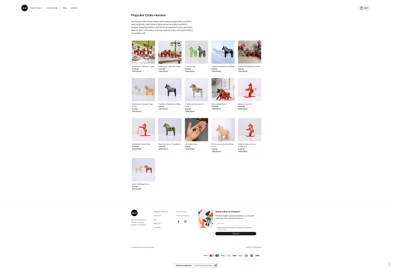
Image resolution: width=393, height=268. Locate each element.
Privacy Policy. (222, 230)
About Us (157, 223)
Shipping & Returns (161, 212)
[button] (36, 8)
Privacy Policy (181, 212)
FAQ (155, 219)
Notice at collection (183, 265)
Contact (73, 8)
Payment (157, 216)
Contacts (157, 227)
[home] (24, 8)
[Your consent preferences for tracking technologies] (389, 264)
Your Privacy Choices (203, 265)
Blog (65, 8)
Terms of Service (182, 216)
